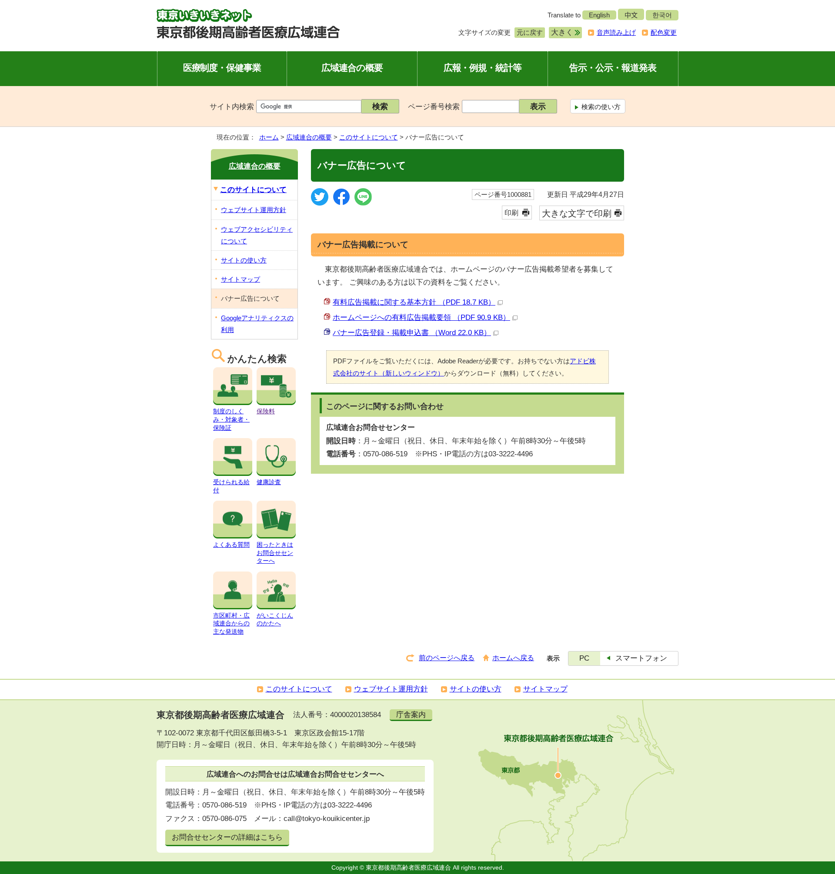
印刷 (511, 212)
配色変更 (664, 32)
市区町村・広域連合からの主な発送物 (231, 623)
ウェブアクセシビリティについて (257, 235)
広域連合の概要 (352, 68)
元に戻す (528, 32)
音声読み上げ (616, 32)
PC (584, 658)
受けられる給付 (231, 486)
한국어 (662, 15)
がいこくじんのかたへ (275, 619)
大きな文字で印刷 (576, 213)
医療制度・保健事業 (222, 68)
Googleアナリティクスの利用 (257, 323)
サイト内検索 (232, 107)
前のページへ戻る (446, 657)
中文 (631, 15)
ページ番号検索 (434, 107)
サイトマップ (240, 279)
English (599, 15)
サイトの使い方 (244, 260)
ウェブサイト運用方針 (253, 209)
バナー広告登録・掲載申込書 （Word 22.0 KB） (412, 333)
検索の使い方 (601, 106)
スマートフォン (641, 658)
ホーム (269, 137)
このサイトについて (368, 137)
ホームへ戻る (513, 657)
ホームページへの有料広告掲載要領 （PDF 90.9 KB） (421, 317)
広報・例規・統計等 (483, 68)
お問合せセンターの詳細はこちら (227, 837)
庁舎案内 (411, 715)
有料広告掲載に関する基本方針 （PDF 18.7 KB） (414, 302)
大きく (561, 32)
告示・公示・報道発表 (612, 68)
